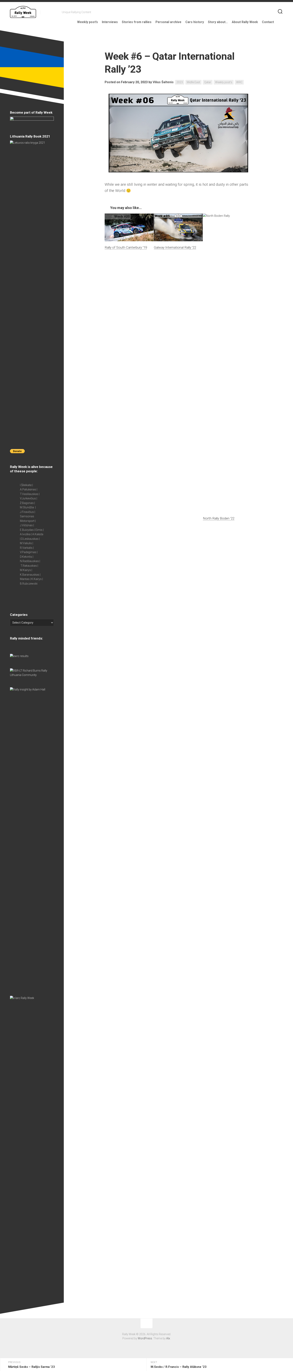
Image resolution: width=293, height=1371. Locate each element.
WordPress (145, 1338)
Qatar (207, 82)
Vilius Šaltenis (163, 82)
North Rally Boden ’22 (218, 518)
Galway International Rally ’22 (175, 247)
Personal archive (168, 22)
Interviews (110, 22)
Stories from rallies (136, 22)
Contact (268, 22)
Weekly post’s (87, 22)
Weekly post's (223, 82)
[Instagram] (56, 12)
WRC (239, 82)
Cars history (194, 22)
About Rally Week (245, 22)
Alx (168, 1338)
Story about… (218, 22)
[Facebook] (45, 12)
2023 (179, 82)
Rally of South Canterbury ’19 (126, 247)
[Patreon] (51, 12)
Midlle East (193, 82)
